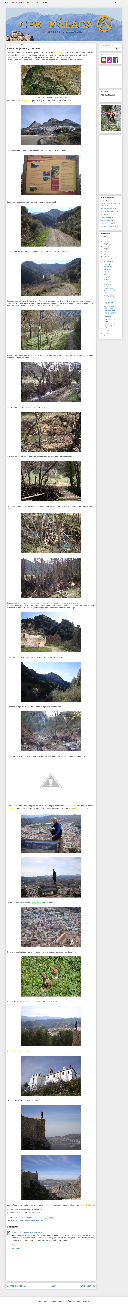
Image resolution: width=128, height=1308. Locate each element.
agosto (106, 269)
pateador (15, 1232)
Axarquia (103, 200)
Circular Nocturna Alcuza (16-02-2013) (109, 296)
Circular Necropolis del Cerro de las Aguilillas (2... (109, 325)
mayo (106, 277)
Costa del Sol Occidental (108, 211)
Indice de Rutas (17, 2)
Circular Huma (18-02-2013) (109, 291)
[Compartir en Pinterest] (53, 1218)
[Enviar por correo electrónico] (45, 1218)
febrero (106, 284)
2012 (104, 333)
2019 (104, 241)
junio (106, 274)
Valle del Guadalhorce (107, 226)
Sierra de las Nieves (107, 223)
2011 (104, 336)
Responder (16, 1248)
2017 (104, 246)
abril (105, 279)
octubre (106, 264)
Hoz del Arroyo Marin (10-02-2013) (110, 307)
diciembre (107, 259)
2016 (104, 249)
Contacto (44, 2)
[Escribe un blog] (47, 1218)
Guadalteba (104, 214)
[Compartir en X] (49, 1218)
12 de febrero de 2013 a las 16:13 (32, 1232)
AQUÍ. (41, 1210)
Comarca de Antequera (108, 208)
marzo (106, 282)
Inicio (53, 1286)
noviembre (107, 261)
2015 (104, 251)
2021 (104, 236)
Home (7, 2)
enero (106, 330)
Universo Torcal (33, 2)
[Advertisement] (110, 76)
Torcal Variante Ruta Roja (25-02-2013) (110, 287)
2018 (104, 244)
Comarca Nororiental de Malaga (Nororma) (31, 1221)
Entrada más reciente (16, 1286)
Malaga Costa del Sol (107, 217)
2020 (104, 238)
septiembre (107, 266)
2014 (104, 254)
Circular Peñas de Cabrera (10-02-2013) (109, 302)
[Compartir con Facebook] (51, 1218)
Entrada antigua (87, 1286)
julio (105, 271)
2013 (104, 256)
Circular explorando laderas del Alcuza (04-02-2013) (110, 312)
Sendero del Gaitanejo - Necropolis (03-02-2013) (110, 319)
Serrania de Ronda (106, 220)
